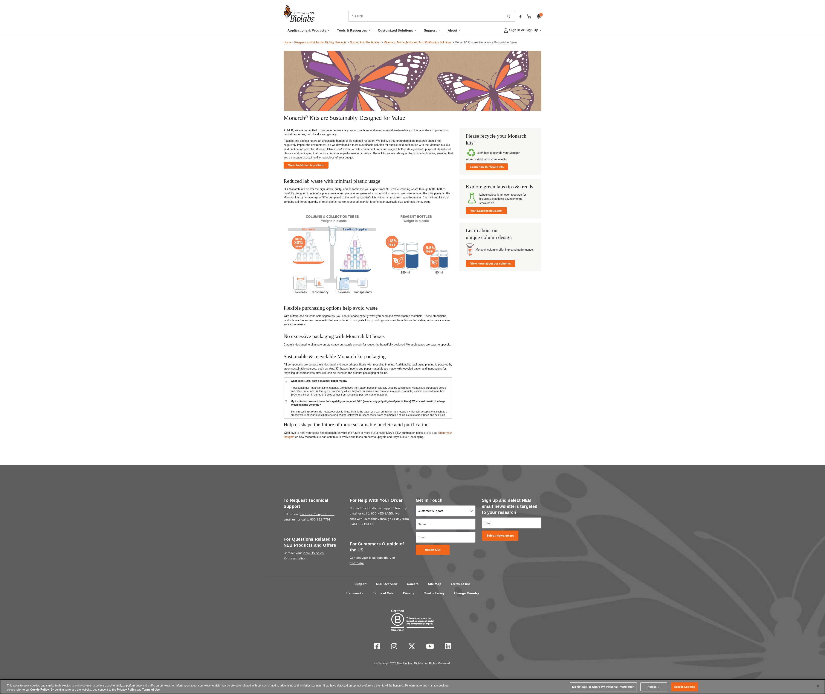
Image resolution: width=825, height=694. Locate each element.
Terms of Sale (383, 593)
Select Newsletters (500, 535)
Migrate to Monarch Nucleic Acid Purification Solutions (417, 42)
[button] (508, 16)
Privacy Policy (126, 689)
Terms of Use (461, 584)
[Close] (818, 686)
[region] (412, 686)
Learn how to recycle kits (487, 167)
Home (287, 42)
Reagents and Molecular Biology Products (320, 42)
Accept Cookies (684, 686)
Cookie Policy (434, 593)
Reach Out (433, 549)
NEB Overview (387, 584)
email (354, 513)
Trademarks (355, 593)
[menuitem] (308, 31)
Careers (413, 584)
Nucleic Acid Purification (365, 42)
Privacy (408, 593)
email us (290, 519)
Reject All (654, 686)
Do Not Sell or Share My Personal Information (603, 686)
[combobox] (426, 16)
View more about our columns (490, 263)
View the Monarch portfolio (306, 165)
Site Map (434, 584)
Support (360, 584)
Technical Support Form (317, 514)
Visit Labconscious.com (486, 210)
